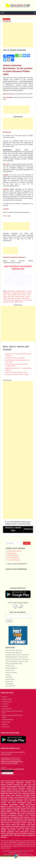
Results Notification (11, 668)
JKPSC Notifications (13, 557)
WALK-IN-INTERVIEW (16, 302)
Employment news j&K (18, 293)
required (17, 300)
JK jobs (23, 294)
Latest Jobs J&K (10, 686)
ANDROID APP (18, 269)
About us (4, 696)
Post (12, 300)
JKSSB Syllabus (12, 553)
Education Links (7, 708)
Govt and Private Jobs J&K (13, 652)
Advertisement (11, 291)
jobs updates (26, 298)
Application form (21, 291)
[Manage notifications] (32, 856)
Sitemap (4, 724)
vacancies (24, 300)
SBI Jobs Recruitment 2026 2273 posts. (17, 374)
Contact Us (5, 704)
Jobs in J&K (6, 296)
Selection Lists (9, 670)
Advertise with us (7, 699)
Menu (2, 13)
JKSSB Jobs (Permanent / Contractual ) (17, 654)
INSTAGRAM (25, 266)
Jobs (28, 294)
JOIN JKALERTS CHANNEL (9, 763)
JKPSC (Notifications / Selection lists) (16, 661)
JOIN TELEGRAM (11, 266)
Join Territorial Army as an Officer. (15, 358)
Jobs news (18, 298)
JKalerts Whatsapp (7, 719)
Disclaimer (5, 706)
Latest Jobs (6, 300)
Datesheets (8, 677)
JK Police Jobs (9, 666)
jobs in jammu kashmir (18, 296)
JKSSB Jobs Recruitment (14, 551)
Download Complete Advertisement (14, 257)
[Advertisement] (18, 35)
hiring (9, 294)
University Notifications (13, 560)
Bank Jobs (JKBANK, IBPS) (13, 663)
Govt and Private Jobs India (13, 650)
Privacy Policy (6, 722)
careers (29, 291)
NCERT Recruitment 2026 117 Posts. (16, 372)
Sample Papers (10, 679)
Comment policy (7, 701)
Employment (7, 293)
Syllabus (8, 675)
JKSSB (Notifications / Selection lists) (16, 657)
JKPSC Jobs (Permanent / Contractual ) (17, 659)
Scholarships (9, 683)
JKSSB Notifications (13, 555)
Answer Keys (9, 681)
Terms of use (6, 726)
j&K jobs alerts (16, 294)
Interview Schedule (11, 672)
